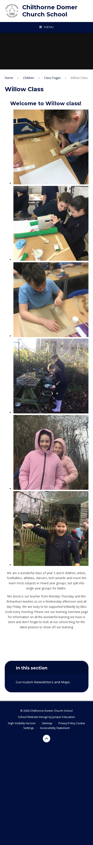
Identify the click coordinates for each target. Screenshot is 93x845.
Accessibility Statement (55, 728)
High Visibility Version (22, 723)
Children (28, 78)
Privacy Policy (66, 723)
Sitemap (47, 723)
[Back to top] (46, 738)
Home (9, 78)
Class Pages (52, 78)
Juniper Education (63, 717)
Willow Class (79, 78)
